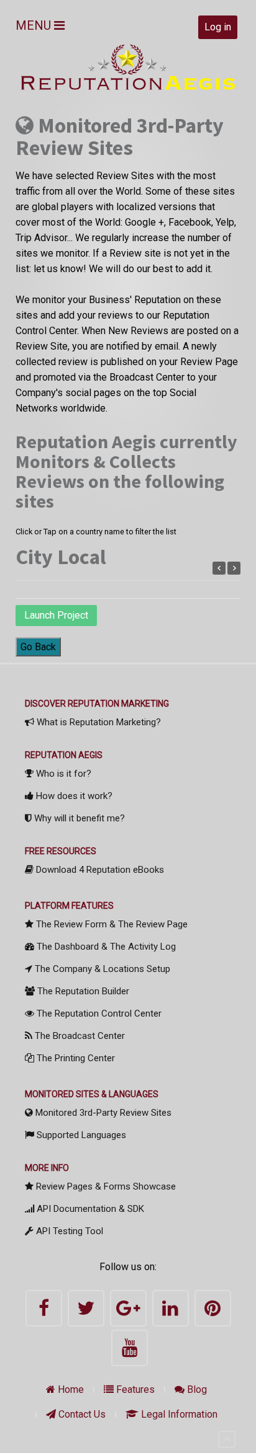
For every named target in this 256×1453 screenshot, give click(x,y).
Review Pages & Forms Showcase (105, 1186)
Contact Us (81, 1414)
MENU (35, 25)
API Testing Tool (68, 1231)
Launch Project (56, 615)
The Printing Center (74, 1058)
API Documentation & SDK (89, 1208)
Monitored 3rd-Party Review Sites (102, 1112)
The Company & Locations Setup (101, 968)
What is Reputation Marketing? (97, 722)
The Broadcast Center (78, 1035)
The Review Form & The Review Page (111, 924)
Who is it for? (62, 773)
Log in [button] (217, 27)
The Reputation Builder (82, 991)
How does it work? (73, 796)
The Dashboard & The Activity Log (105, 946)
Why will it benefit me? (78, 818)
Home (69, 1389)
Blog (196, 1389)
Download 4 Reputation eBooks (99, 869)
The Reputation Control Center (98, 1013)
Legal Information (178, 1414)
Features (134, 1389)
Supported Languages (80, 1135)
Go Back (38, 647)
